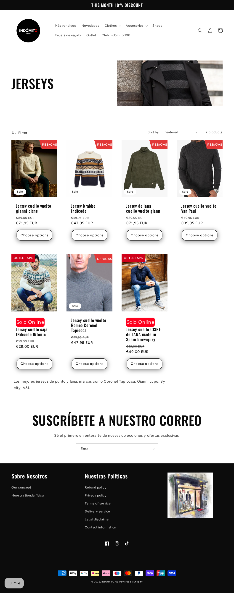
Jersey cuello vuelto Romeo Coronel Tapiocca (88, 325)
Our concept (21, 487)
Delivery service (97, 511)
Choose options (34, 235)
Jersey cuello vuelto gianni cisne (33, 208)
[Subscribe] (153, 449)
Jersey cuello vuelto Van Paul (198, 208)
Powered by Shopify (131, 581)
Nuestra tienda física (27, 495)
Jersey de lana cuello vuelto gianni (144, 208)
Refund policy (95, 487)
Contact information (100, 527)
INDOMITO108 (110, 581)
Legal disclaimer (97, 519)
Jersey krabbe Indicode (83, 208)
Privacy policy (95, 495)
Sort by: (154, 132)
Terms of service (98, 503)
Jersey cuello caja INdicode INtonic (32, 332)
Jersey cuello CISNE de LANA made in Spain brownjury (143, 334)
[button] (112, 26)
